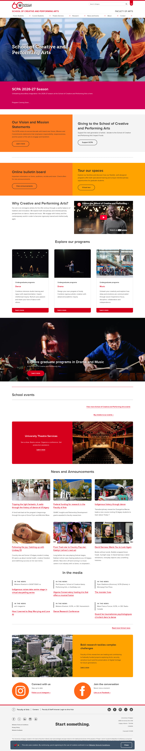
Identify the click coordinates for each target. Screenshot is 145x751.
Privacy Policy (16, 727)
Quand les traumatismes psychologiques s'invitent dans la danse (113, 616)
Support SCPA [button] (87, 142)
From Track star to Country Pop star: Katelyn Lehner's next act (69, 549)
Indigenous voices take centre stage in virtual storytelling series (29, 591)
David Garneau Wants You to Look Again (113, 547)
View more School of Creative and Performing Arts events (108, 407)
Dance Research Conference (66, 611)
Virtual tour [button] (86, 187)
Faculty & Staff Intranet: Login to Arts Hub (58, 709)
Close (126, 745)
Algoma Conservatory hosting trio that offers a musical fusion (70, 594)
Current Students (38, 16)
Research (75, 16)
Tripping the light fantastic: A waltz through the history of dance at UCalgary (30, 506)
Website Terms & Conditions (99, 745)
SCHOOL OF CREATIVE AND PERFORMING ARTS (35, 11)
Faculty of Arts (124, 11)
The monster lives (103, 592)
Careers (36, 709)
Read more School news (121, 628)
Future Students (18, 16)
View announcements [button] (24, 186)
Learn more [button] (20, 143)
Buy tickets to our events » (104, 415)
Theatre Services (58, 16)
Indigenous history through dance (110, 504)
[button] (31, 490)
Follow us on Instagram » (41, 692)
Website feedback (17, 730)
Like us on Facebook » (102, 692)
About (109, 16)
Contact (122, 16)
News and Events (93, 16)
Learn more (41, 449)
